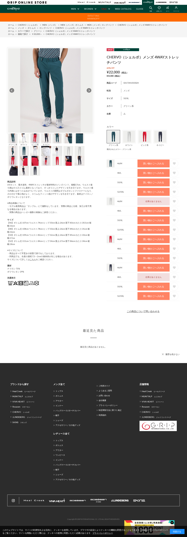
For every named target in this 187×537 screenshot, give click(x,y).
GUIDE (139, 9)
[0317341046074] (35, 138)
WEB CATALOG (123, 9)
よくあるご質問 (105, 390)
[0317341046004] (24, 138)
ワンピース (60, 455)
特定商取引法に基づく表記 (110, 410)
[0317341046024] (12, 138)
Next (89, 90)
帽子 (57, 415)
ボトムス (59, 396)
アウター (59, 401)
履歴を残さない (172, 354)
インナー (59, 405)
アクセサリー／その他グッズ (68, 425)
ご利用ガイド (104, 386)
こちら (33, 259)
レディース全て (61, 433)
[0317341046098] (46, 138)
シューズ (59, 420)
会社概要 (102, 400)
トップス (59, 391)
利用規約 (102, 415)
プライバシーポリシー (108, 405)
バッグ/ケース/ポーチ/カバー (68, 410)
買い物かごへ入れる (153, 163)
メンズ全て (59, 384)
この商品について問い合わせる (143, 311)
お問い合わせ (104, 395)
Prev (11, 90)
